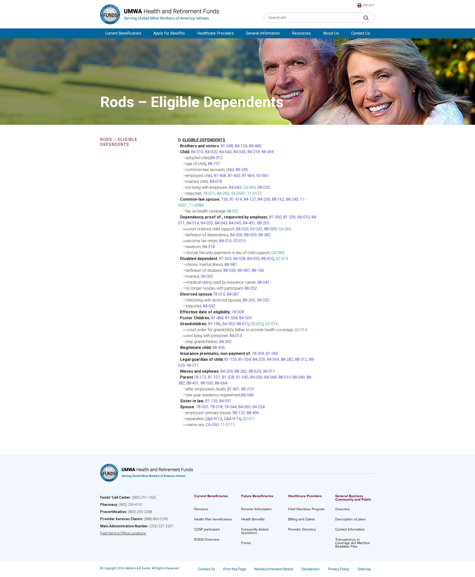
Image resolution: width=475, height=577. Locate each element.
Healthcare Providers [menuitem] (215, 33)
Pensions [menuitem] (201, 509)
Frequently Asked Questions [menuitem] (254, 531)
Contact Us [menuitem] (360, 33)
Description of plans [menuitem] (350, 519)
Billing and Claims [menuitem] (301, 519)
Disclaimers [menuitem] (311, 569)
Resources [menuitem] (301, 33)
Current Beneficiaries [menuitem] (123, 33)
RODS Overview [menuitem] (206, 539)
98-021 (233, 211)
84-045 (256, 229)
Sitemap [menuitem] (364, 569)
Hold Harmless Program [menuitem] (306, 509)
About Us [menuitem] (331, 33)
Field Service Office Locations (123, 533)
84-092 (223, 193)
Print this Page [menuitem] (234, 569)
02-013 (257, 323)
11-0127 (254, 193)
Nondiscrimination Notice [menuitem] (274, 569)
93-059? (238, 193)
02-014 (271, 323)
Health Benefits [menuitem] (253, 519)
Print (369, 5)
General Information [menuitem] (263, 33)
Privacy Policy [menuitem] (338, 569)
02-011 (249, 418)
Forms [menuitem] (246, 543)
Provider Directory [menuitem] (302, 529)
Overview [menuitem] (342, 509)
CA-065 (249, 187)
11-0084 (196, 205)
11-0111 (227, 424)
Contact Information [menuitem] (350, 529)
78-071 (209, 193)
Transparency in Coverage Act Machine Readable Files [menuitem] (352, 543)
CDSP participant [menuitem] (207, 529)
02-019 (282, 258)
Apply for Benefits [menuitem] (169, 33)
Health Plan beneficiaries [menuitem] (213, 519)
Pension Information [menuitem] (256, 509)
